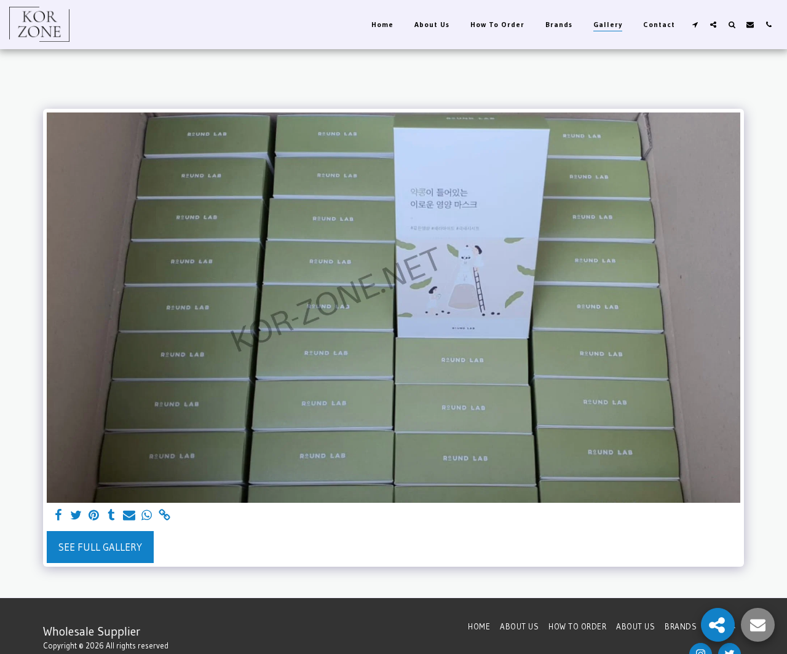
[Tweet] (75, 515)
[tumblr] (111, 515)
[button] (694, 24)
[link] (165, 515)
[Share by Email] (129, 515)
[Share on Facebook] (58, 515)
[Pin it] (93, 515)
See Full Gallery (100, 547)
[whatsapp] (147, 515)
